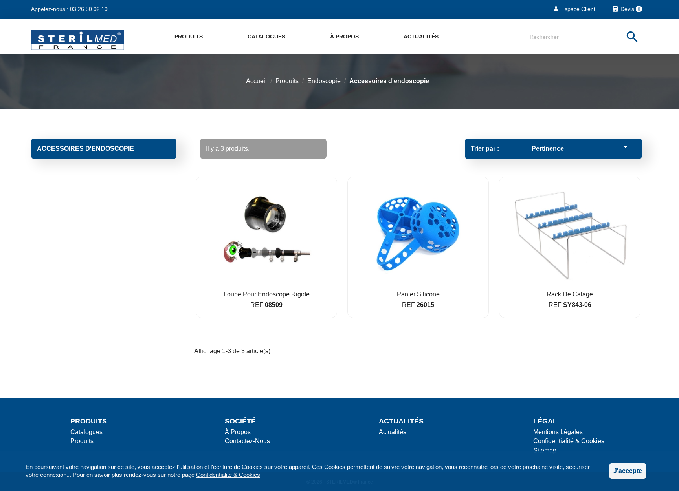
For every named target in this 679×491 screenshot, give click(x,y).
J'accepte (627, 470)
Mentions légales (558, 432)
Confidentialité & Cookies (228, 474)
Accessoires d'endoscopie (85, 148)
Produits (188, 36)
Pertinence (581, 147)
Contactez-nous (247, 441)
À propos (344, 36)
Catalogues (266, 36)
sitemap (544, 450)
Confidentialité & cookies (568, 441)
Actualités (421, 36)
